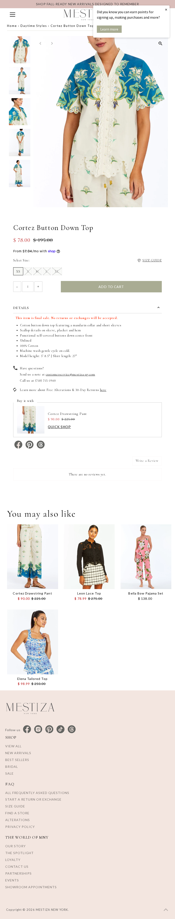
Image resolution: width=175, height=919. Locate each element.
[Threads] (72, 729)
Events (12, 880)
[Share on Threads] (41, 447)
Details (21, 308)
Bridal (11, 766)
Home (12, 26)
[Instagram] (38, 729)
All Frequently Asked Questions (37, 793)
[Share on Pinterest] (30, 447)
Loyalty (13, 860)
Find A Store (17, 813)
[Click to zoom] (160, 43)
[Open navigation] (32, 14)
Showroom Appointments (31, 887)
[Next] (52, 43)
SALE (9, 773)
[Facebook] (27, 729)
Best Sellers (17, 760)
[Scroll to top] (165, 909)
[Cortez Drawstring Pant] (32, 556)
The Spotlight (19, 853)
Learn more (109, 29)
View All (13, 746)
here (103, 390)
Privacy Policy (20, 827)
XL (57, 271)
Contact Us (16, 866)
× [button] (166, 9)
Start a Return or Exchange (33, 799)
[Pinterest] (49, 729)
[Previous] (41, 43)
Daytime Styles (34, 26)
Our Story (15, 846)
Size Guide (15, 806)
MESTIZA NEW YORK (52, 909)
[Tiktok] (60, 729)
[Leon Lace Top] (89, 556)
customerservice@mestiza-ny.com (70, 374)
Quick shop (59, 426)
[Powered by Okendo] (33, 462)
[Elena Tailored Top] (32, 642)
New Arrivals (18, 753)
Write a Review (147, 461)
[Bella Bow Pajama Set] (146, 556)
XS (18, 271)
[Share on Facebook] (18, 447)
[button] (149, 260)
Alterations (17, 820)
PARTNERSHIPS (18, 873)
